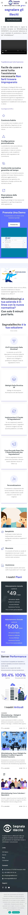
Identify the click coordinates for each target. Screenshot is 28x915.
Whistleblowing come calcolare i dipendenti (13, 794)
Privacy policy (16, 912)
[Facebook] (3, 887)
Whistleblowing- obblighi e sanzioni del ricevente (11, 716)
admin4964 (6, 728)
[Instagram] (6, 887)
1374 (21, 728)
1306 (21, 806)
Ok (9, 912)
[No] (26, 903)
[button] (13, 20)
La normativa (4, 713)
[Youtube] (9, 887)
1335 (21, 768)
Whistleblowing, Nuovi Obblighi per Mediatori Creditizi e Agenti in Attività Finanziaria (13, 755)
